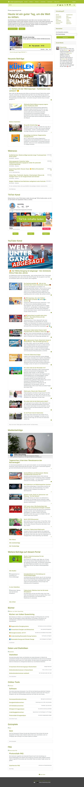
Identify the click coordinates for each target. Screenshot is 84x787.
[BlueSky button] (70, 5)
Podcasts (58, 23)
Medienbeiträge (15, 430)
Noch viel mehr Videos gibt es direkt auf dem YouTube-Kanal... (23, 424)
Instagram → (46, 233)
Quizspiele (13, 724)
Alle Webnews (12, 189)
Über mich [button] (56, 1)
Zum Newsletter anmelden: (62, 32)
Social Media (59, 43)
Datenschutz (47, 780)
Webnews (12, 151)
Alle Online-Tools (13, 718)
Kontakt (41, 780)
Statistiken (68, 17)
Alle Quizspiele (12, 741)
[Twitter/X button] (65, 5)
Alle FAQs (11, 768)
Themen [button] (37, 1)
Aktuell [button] (26, 1)
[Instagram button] (67, 5)
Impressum (68, 23)
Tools (67, 19)
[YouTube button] (60, 5)
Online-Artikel (59, 22)
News (57, 19)
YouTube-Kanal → (13, 28)
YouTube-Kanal (15, 241)
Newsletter (58, 20)
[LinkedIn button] (62, 5)
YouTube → (30, 233)
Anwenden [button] (43, 1)
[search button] (74, 5)
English (74, 1)
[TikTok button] (57, 5)
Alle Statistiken (12, 676)
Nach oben (42, 774)
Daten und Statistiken (18, 648)
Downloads (58, 16)
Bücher (11, 608)
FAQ (10, 747)
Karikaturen (58, 17)
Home (10, 5)
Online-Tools (14, 682)
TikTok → (15, 233)
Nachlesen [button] (50, 1)
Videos (67, 20)
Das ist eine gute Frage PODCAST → (18, 52)
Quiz (67, 16)
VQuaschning (63, 47)
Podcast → (21, 28)
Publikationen (69, 14)
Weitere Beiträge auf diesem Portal (24, 552)
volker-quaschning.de (16, 1)
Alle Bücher (11, 642)
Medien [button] (31, 1)
